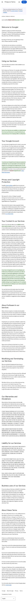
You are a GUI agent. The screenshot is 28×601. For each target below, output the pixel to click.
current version (14, 10)
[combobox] (8, 598)
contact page (8, 585)
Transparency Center (7, 594)
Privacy (16, 590)
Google (3, 590)
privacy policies (9, 185)
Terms (21, 590)
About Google (10, 590)
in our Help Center (9, 213)
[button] (2, 2)
